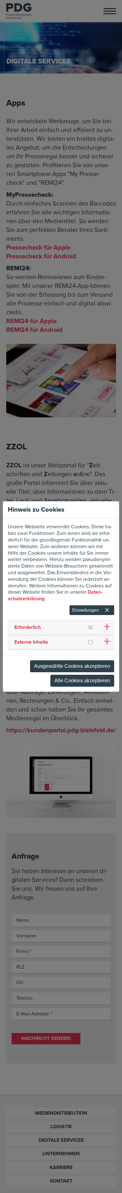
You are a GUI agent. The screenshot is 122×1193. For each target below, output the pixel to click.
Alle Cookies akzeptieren (82, 680)
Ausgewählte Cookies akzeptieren (72, 666)
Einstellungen (85, 610)
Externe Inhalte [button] (31, 642)
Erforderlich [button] (27, 627)
